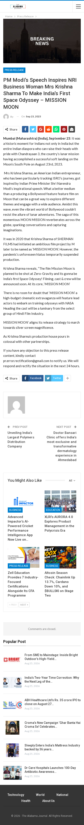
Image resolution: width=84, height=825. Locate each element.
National (62, 795)
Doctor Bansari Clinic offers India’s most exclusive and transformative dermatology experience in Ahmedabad (61, 446)
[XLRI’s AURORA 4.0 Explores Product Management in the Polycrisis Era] (60, 501)
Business (15, 510)
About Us (48, 801)
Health (25, 801)
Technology (16, 795)
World (40, 795)
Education (53, 510)
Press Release (14, 70)
